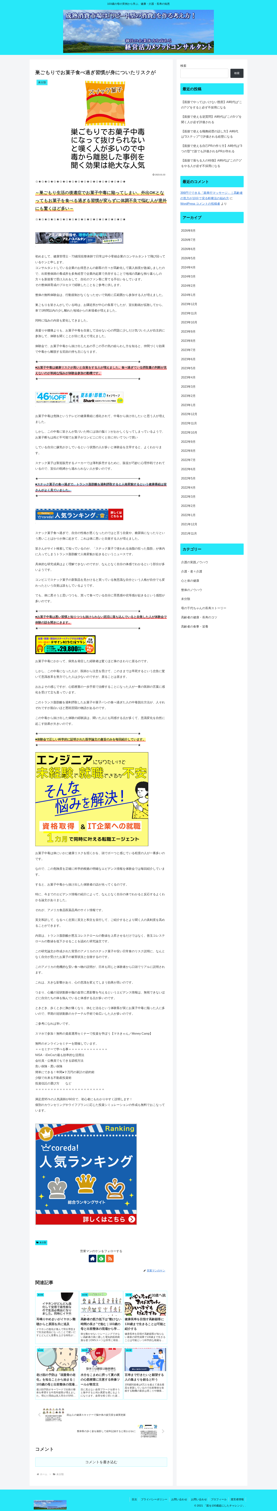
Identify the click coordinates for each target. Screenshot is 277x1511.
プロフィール (219, 1499)
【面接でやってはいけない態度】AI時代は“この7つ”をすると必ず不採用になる (211, 104)
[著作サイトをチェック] (92, 1258)
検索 (183, 65)
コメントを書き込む (101, 1462)
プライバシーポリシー (154, 1499)
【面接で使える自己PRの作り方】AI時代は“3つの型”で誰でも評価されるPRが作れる (211, 148)
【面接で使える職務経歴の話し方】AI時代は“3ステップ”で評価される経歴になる (209, 134)
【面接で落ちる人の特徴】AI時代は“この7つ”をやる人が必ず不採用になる (211, 163)
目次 (134, 1499)
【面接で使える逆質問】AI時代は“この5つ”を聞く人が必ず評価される (211, 119)
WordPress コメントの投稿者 (200, 203)
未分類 (42, 1242)
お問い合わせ (179, 1499)
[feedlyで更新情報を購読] (101, 1258)
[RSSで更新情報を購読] (110, 1258)
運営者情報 (237, 1499)
